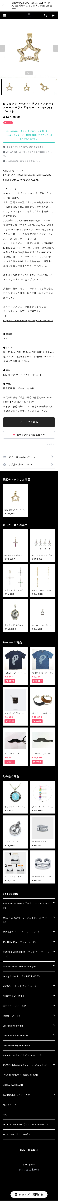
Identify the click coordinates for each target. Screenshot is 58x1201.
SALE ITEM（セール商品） (17, 1134)
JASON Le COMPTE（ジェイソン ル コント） (25, 920)
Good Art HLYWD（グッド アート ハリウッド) (26, 905)
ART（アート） (11, 1104)
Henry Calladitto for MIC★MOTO (21, 976)
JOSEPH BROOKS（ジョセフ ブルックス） (26, 1065)
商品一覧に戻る (29, 1150)
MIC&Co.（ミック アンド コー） (20, 986)
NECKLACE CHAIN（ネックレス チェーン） (26, 1124)
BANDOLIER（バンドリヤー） (19, 1094)
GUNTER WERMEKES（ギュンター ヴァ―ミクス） (26, 954)
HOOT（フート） (12, 1015)
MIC (5, 1114)
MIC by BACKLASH (13, 1085)
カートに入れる (29, 422)
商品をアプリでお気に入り (30, 434)
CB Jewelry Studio (13, 1025)
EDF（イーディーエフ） (16, 1006)
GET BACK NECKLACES (16, 1035)
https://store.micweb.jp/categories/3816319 (28, 320)
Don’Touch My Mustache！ (17, 1045)
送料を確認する (36, 147)
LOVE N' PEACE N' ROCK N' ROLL (21, 1075)
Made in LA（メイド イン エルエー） (22, 1055)
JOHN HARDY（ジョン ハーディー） (22, 942)
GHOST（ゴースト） (14, 996)
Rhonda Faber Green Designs (19, 966)
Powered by (25, 1170)
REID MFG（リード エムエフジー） (21, 932)
